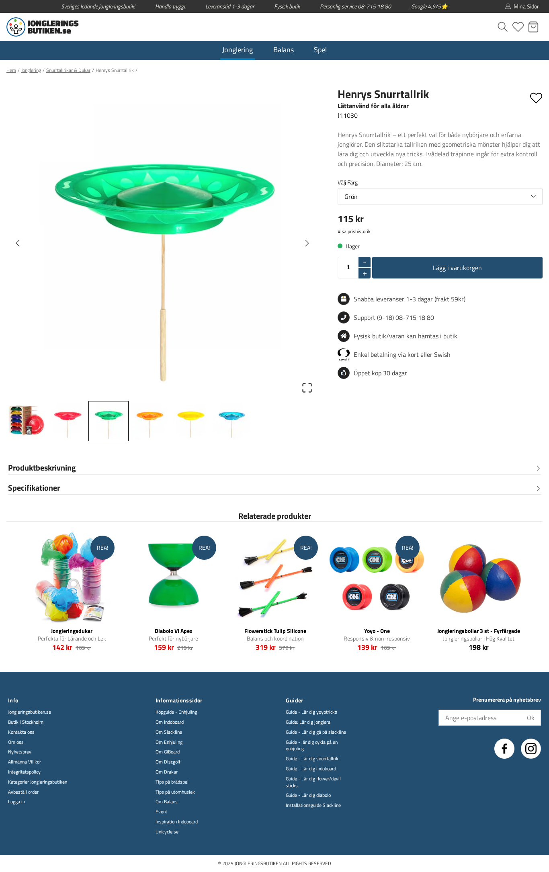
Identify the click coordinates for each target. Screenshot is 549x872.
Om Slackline (169, 732)
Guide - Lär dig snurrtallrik (312, 758)
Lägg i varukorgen (457, 267)
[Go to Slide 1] (26, 421)
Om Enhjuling (169, 742)
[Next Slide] (307, 243)
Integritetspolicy (24, 772)
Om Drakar (167, 772)
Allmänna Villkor (24, 762)
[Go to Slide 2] (67, 421)
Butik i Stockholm (25, 722)
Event (161, 812)
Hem (11, 70)
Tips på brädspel (172, 782)
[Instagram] (531, 749)
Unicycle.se (167, 832)
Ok (531, 718)
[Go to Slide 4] (149, 421)
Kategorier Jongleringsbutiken (37, 782)
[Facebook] (504, 749)
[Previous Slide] (18, 243)
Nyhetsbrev (19, 752)
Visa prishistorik (354, 231)
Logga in (16, 801)
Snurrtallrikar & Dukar (68, 70)
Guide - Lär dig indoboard (311, 769)
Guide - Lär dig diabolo (308, 795)
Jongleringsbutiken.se (29, 712)
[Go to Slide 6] (231, 421)
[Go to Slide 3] (108, 421)
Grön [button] (351, 196)
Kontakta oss (21, 732)
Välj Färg (348, 182)
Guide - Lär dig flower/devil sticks (313, 782)
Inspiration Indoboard (177, 822)
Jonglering (237, 49)
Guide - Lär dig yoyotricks (311, 712)
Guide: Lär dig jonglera (308, 722)
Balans (283, 49)
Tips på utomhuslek (175, 792)
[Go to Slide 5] (190, 421)
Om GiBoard (168, 752)
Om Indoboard (170, 722)
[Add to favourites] (536, 96)
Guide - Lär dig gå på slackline (316, 732)
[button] (162, 243)
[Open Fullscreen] (307, 388)
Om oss (16, 742)
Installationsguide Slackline (313, 805)
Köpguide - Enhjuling (176, 712)
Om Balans (167, 801)
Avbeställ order (23, 792)
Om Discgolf (168, 762)
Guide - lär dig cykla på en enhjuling (312, 746)
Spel (320, 49)
